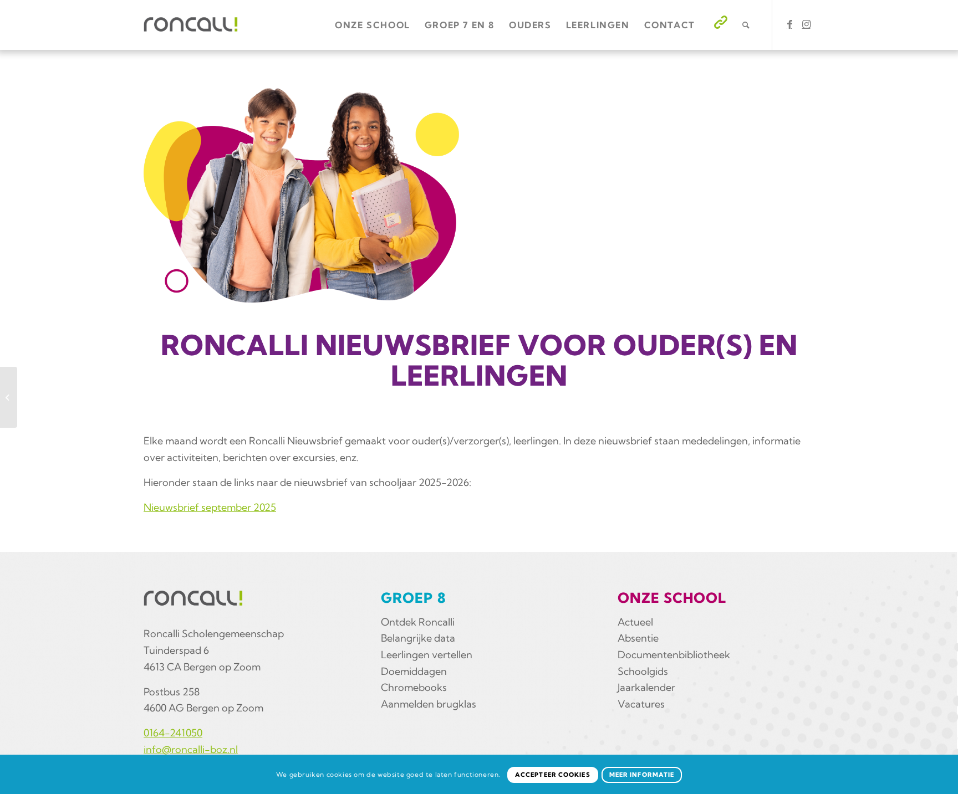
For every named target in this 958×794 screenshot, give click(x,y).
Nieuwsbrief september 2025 (210, 507)
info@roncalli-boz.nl (191, 749)
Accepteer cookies (552, 774)
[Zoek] (746, 25)
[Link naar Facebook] (789, 24)
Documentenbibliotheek (674, 654)
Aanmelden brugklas (428, 704)
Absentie (638, 638)
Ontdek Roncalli (418, 622)
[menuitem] (372, 25)
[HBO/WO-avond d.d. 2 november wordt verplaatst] (8, 397)
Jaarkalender (646, 687)
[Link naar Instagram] (806, 24)
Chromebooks (414, 687)
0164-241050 (173, 732)
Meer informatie (642, 774)
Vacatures (641, 704)
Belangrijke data (418, 638)
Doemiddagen (414, 671)
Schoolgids (643, 671)
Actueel (635, 622)
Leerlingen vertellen (426, 654)
